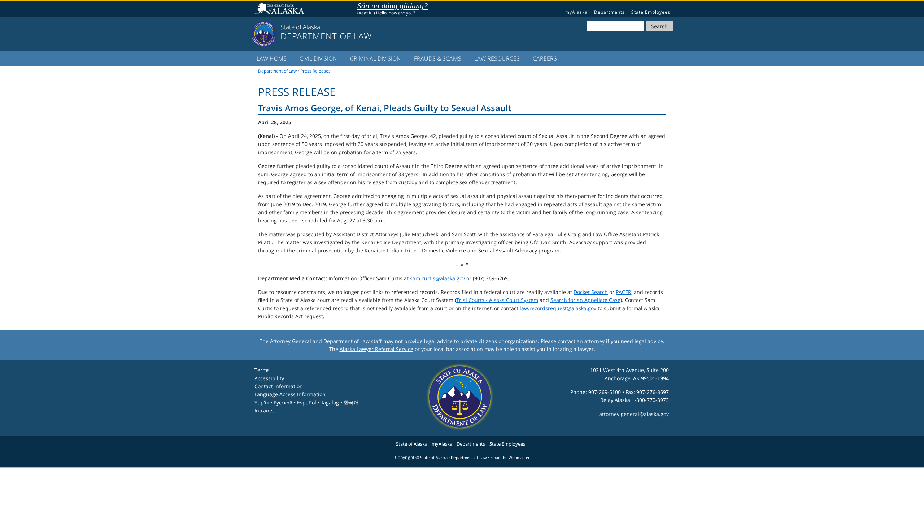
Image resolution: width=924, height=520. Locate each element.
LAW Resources (497, 58)
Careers (545, 58)
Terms (262, 370)
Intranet (264, 410)
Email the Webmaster (509, 457)
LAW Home (272, 58)
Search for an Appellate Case (585, 299)
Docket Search (591, 292)
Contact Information (278, 386)
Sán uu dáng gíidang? (392, 5)
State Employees (650, 12)
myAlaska (576, 12)
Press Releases (315, 71)
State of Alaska (280, 9)
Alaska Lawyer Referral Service (376, 349)
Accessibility (269, 378)
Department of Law (277, 71)
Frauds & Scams (437, 58)
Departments (609, 12)
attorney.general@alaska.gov (634, 414)
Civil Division (318, 58)
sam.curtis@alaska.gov (437, 278)
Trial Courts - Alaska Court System (497, 299)
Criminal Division (375, 58)
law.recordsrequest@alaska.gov (558, 308)
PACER (623, 292)
